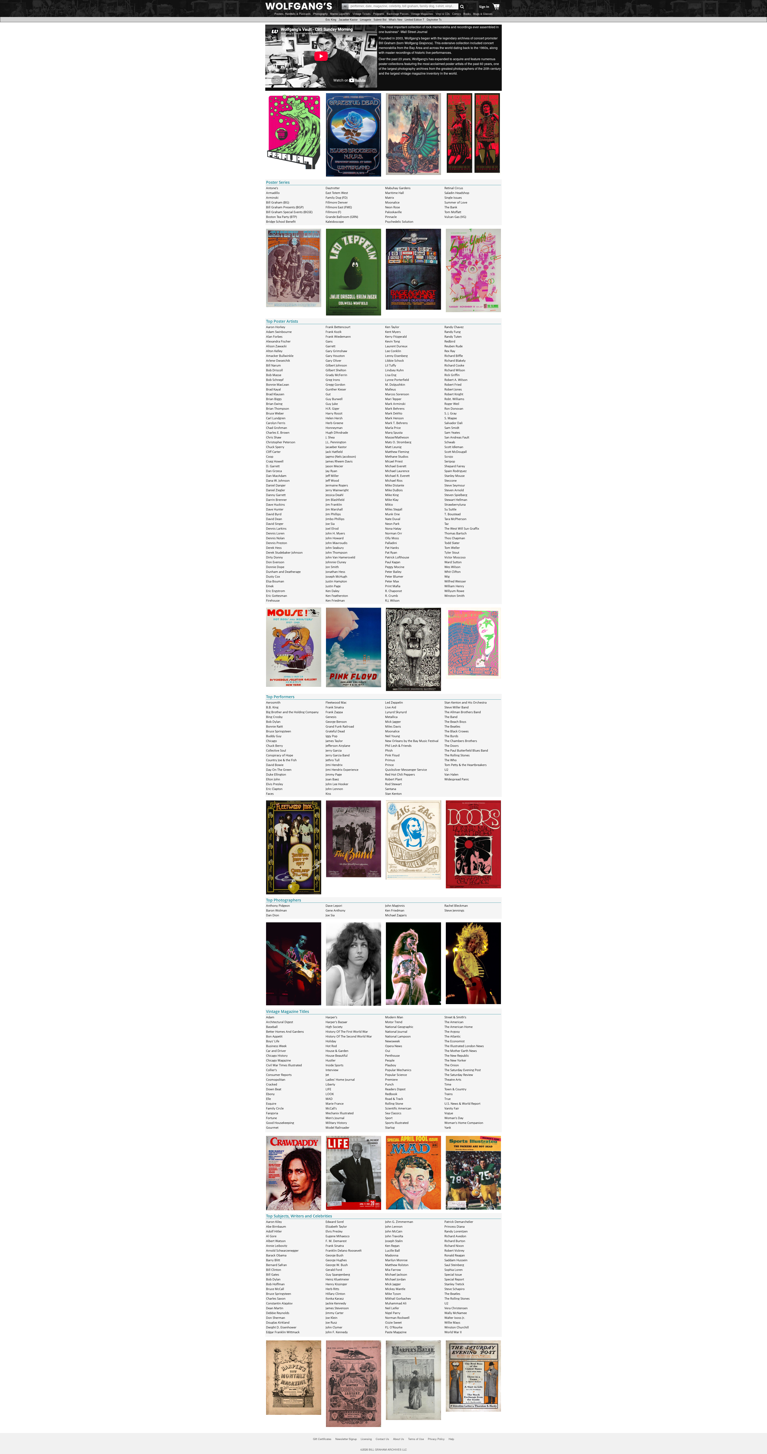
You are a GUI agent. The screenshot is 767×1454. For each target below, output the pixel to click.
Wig (447, 576)
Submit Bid (380, 19)
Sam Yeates (452, 432)
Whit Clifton (452, 572)
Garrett (330, 346)
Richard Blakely (455, 361)
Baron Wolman (276, 910)
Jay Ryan (331, 471)
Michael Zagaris (396, 915)
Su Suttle (450, 509)
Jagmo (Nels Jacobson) (341, 456)
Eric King (331, 19)
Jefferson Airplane (338, 746)
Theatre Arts (452, 1080)
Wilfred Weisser (455, 581)
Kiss (328, 794)
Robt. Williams (454, 399)
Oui (387, 1051)
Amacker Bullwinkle (279, 356)
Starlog (390, 1127)
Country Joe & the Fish (281, 760)
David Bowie (274, 765)
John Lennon (334, 789)
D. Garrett (273, 466)
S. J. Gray (450, 413)
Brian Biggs (274, 399)
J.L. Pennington (336, 442)
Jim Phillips (333, 514)
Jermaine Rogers (337, 485)
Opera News (393, 1046)
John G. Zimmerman (399, 1222)
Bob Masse (273, 375)
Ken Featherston (337, 596)
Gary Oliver (333, 361)
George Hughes (336, 1260)
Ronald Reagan (454, 1255)
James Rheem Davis (339, 461)
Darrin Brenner (276, 500)
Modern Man (394, 1017)
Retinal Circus (453, 188)
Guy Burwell (334, 399)
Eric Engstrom (275, 591)
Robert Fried (452, 384)
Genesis (331, 717)
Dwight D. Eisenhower (281, 1327)
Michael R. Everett (397, 476)
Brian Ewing (274, 404)
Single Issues (453, 198)
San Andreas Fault (456, 437)
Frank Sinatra (335, 707)
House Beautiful (337, 1056)
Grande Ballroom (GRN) (342, 217)
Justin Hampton (336, 581)
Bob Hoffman (275, 1284)
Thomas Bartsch (455, 533)
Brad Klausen (275, 394)
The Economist (454, 1041)
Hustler (331, 1060)
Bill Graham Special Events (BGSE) (289, 212)
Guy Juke (332, 404)
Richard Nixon (454, 1246)
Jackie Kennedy (336, 1303)
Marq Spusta (393, 432)
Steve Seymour (454, 485)
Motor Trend (393, 1022)
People (389, 1060)
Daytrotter (333, 188)
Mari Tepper (393, 399)
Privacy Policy (436, 1439)
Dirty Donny (274, 557)
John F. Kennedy (337, 1332)
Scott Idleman (453, 447)
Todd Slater (452, 543)
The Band (450, 717)
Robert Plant (393, 779)
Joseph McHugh (336, 576)
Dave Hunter (274, 509)
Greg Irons (333, 380)
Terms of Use (416, 1439)
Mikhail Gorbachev (398, 1298)
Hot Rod (331, 1046)
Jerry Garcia (334, 750)
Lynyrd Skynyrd (396, 712)
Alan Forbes (274, 337)
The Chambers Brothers (460, 741)
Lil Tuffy (390, 365)
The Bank (450, 207)
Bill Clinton (273, 1270)
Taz (446, 524)
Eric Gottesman (276, 596)
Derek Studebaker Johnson (284, 552)
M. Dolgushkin (395, 384)
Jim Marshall (334, 509)
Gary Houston (335, 356)
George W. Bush (337, 1265)
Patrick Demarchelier (458, 1222)
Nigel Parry (392, 1313)
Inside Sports (334, 1065)
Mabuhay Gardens (397, 188)
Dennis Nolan (275, 538)
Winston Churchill (456, 1327)
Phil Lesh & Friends (398, 746)
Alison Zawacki (276, 346)
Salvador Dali (453, 423)
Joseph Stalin (394, 1241)
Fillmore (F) (333, 212)
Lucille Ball (392, 1250)
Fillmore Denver (337, 202)
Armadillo (273, 193)
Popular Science (396, 1075)
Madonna (391, 1255)
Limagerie (365, 19)
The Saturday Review (458, 1075)
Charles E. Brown (277, 432)
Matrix (389, 198)
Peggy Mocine (394, 567)
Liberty (330, 1084)
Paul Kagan (392, 562)
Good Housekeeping (280, 1123)
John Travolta (394, 1236)
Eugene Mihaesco (338, 1236)
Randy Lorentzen (456, 1231)
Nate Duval (392, 519)
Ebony (270, 1094)
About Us (398, 1439)
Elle (268, 1099)
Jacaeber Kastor (348, 19)
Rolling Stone (394, 1103)
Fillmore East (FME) (339, 207)
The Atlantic (452, 1036)
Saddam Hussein (455, 1260)
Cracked (271, 1084)
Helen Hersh (334, 418)
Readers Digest (395, 1089)
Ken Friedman (335, 600)
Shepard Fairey (454, 466)
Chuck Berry (274, 746)
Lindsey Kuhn (394, 370)
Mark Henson (394, 418)
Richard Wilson (454, 370)
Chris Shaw (273, 437)
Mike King (392, 495)
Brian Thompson (277, 408)
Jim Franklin (334, 504)
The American (453, 1022)
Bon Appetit (274, 1036)
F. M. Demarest (336, 1241)
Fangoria (272, 1113)
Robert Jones (453, 389)
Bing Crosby (274, 717)
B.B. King (272, 707)
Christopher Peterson (280, 442)
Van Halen (451, 774)
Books (467, 13)
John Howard (335, 538)
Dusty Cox (273, 576)
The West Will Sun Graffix (461, 528)
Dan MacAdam (276, 476)
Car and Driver (276, 1051)
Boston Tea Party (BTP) (281, 217)
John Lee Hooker (337, 784)
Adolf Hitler (274, 1231)
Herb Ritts (332, 1289)
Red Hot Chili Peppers (400, 774)
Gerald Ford (334, 1270)
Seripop (449, 461)
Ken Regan (392, 1246)
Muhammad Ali (395, 1303)
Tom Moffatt (452, 212)
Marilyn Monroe (396, 1260)
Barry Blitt (273, 1260)
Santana (390, 789)
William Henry (454, 586)
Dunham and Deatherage (283, 572)
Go (462, 6)
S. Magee (450, 418)
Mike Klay (391, 500)
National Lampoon (398, 1036)
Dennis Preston (276, 543)
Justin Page (333, 586)
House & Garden (337, 1051)
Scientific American (398, 1108)
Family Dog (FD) (336, 198)
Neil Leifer (392, 1308)
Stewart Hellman (455, 500)
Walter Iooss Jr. (454, 1318)
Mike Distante (394, 485)
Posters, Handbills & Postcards (292, 13)
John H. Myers (335, 533)
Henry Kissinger (336, 1284)
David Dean (274, 519)
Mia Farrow (393, 1270)
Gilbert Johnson (336, 365)
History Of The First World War (347, 1032)
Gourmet (272, 1127)
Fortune (271, 1118)
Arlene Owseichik (278, 361)
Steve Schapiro (454, 1289)
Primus (390, 760)
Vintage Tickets (362, 13)
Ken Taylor (392, 327)
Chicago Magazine (278, 1060)
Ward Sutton (453, 562)
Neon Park (392, 524)
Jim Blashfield (335, 500)
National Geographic (399, 1027)
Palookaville (393, 212)
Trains (448, 1094)
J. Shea (330, 437)
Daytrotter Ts (434, 19)
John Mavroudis (336, 543)
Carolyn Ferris (275, 423)
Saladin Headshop (456, 193)
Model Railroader (337, 1127)
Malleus (390, 389)
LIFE (328, 1089)
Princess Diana (454, 1226)
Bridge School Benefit (281, 222)
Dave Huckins (275, 504)
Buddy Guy (273, 736)
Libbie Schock (394, 361)
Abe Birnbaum (276, 1226)
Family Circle (275, 1108)
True (447, 1099)
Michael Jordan (395, 1279)
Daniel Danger (276, 485)
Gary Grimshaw (336, 351)
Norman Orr (393, 533)
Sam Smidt (451, 428)
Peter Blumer (394, 576)
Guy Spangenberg (338, 1274)
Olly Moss (392, 538)
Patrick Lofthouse (397, 557)
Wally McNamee (455, 1313)
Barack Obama (276, 1255)
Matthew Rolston (396, 1265)
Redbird (449, 341)
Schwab (449, 442)
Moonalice (392, 202)
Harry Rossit (334, 413)
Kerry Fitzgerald (396, 337)
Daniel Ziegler (275, 490)
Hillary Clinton (335, 1294)
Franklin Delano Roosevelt (344, 1250)
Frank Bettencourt (338, 327)
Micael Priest (394, 461)
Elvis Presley (274, 784)
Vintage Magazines (422, 13)
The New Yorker (455, 1060)
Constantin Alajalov (279, 1303)
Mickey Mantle (395, 1289)
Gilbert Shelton (336, 370)
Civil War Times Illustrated (284, 1065)
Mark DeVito (393, 413)
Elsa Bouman (275, 581)
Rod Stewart (393, 784)
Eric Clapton (274, 789)
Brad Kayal (273, 389)
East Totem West (337, 193)
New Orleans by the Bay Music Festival (411, 741)
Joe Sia (330, 524)
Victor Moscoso (455, 557)
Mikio (389, 504)
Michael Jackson (396, 1274)
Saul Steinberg (454, 1265)
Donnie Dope (275, 567)
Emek (270, 586)
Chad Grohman (276, 428)
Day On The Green (278, 770)
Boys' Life (272, 1041)
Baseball (272, 1027)
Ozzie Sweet (393, 1322)
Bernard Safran (276, 1265)
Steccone (450, 480)
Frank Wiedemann (338, 337)
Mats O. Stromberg (398, 442)
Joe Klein (331, 1318)
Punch (389, 1084)
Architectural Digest (279, 1022)
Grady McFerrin (336, 375)
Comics (456, 13)
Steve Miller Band (456, 707)
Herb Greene (334, 423)
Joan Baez (332, 779)
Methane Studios (396, 456)
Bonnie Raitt (274, 726)
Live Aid (390, 707)
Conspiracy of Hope (279, 755)
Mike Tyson (393, 1294)
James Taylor (334, 741)
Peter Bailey (393, 572)
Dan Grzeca (274, 471)
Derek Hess (274, 548)
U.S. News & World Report (462, 1103)
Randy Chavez (454, 327)
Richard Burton (454, 1241)
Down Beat (273, 1089)
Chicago (271, 741)
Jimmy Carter (335, 1313)
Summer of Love (455, 202)
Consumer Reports (279, 1075)
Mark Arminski (395, 404)
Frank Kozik (334, 332)
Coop (269, 456)
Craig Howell (274, 461)
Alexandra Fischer (278, 341)
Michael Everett (395, 466)
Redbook (391, 1094)
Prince (389, 765)
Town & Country (455, 1089)
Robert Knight (453, 394)
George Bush (334, 1255)
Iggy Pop (331, 736)
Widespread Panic (456, 779)
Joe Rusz (331, 1322)
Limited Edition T (414, 19)
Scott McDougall (455, 452)
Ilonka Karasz (335, 1298)
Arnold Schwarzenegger (282, 1250)
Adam (270, 1017)
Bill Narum (273, 365)
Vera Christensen (456, 1308)
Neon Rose (392, 207)
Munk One (392, 514)
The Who (450, 760)
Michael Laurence (397, 471)
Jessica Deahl (334, 495)
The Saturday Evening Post (462, 1070)
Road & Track (394, 1099)
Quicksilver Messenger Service (406, 770)
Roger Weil (451, 404)
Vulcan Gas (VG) (455, 217)
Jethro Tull (333, 760)
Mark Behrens (394, 408)
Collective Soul (276, 750)
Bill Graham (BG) (277, 202)
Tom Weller (452, 548)
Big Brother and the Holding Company (292, 712)
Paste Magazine (395, 1332)
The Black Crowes (456, 731)
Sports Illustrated (396, 1123)
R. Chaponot (393, 591)
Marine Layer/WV (340, 13)
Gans (329, 341)
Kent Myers (393, 332)
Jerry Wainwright (337, 490)
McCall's (331, 1108)
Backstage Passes (398, 13)
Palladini (391, 543)
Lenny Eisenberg (396, 356)
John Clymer (334, 1327)
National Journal (396, 1032)
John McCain (393, 1231)
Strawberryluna (455, 504)
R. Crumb (391, 596)
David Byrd (273, 514)
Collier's (271, 1070)
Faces (270, 794)
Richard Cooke (454, 365)
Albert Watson (276, 1241)
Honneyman (334, 428)
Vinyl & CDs (443, 13)
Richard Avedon (455, 1236)
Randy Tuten (453, 337)
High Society (334, 1027)
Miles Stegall (393, 509)
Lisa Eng (390, 375)
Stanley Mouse (454, 476)
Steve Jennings (454, 910)
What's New (395, 19)
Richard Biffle (453, 356)
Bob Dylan (273, 722)
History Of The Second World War (349, 1036)
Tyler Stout (451, 552)
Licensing (366, 1439)
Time (447, 1084)
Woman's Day (453, 1118)
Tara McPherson (455, 519)
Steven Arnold (454, 490)
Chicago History (277, 1056)
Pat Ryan (391, 552)
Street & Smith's (455, 1017)
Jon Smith (332, 567)
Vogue (448, 1113)
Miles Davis (393, 726)
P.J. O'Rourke (393, 1327)
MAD (329, 1099)
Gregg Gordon (335, 384)
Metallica (391, 717)
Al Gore (271, 1236)
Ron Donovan (453, 408)
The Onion (451, 1065)
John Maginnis (395, 906)
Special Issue (453, 1274)
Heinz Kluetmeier (337, 1279)
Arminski (272, 198)
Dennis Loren (275, 533)
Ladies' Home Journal (340, 1080)
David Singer (274, 524)
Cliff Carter (273, 452)
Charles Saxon (275, 1298)
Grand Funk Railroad (340, 726)
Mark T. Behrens (396, 423)
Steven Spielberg (455, 495)
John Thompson (336, 552)
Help (451, 1439)
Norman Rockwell (397, 1318)
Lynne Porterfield (397, 380)
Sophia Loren (453, 1270)
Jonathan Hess (335, 572)
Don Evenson (275, 562)
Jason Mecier (334, 466)
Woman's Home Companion (463, 1123)
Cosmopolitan (275, 1080)
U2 (446, 770)
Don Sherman (275, 1318)
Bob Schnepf (274, 380)
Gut (328, 394)
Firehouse (273, 600)
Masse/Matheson (397, 437)
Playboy (390, 1065)
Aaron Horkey (275, 327)
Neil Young (392, 736)
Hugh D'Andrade (337, 432)
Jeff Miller (332, 476)
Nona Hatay (393, 528)
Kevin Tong (392, 341)
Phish (389, 750)
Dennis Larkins (276, 528)
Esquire (271, 1103)
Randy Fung (452, 332)
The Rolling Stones (457, 755)
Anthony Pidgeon (278, 906)
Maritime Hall (394, 193)
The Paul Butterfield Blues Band (466, 750)
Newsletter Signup (346, 1439)
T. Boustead (452, 514)
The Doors (451, 746)
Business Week (276, 1046)
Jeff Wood (332, 480)
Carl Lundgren (275, 418)
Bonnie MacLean (277, 384)
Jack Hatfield (334, 452)
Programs (378, 13)
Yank (447, 1127)
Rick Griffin (452, 375)
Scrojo (448, 456)
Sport (388, 1118)
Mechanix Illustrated (340, 1113)
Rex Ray (449, 351)
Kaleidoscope (335, 222)
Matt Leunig (393, 447)
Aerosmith (273, 702)
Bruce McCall (275, 1289)
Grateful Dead (335, 731)
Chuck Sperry (275, 447)
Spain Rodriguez (455, 471)
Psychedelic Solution (399, 222)
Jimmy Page (334, 774)
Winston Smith (454, 596)
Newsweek (392, 1041)
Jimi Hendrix (334, 765)
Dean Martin (274, 1308)
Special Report (454, 1279)
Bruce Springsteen (278, 731)
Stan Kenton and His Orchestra (465, 702)
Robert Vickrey (454, 1250)
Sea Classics (393, 1113)
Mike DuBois (394, 490)
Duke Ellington (276, 774)
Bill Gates (272, 1274)
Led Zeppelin (394, 702)
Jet (327, 1075)
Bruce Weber (275, 413)
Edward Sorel (335, 1222)
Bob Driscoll (274, 370)
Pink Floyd (392, 755)
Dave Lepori (334, 906)
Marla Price (393, 428)
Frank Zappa (334, 712)
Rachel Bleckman (456, 906)
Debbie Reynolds (277, 1313)
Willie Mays (452, 1322)
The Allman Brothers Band (462, 712)
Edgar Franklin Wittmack (283, 1332)
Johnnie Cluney (336, 562)
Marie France (335, 1103)
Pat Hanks (392, 548)
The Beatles (452, 726)
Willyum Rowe (454, 591)
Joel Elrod (332, 528)
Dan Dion (272, 915)
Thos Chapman (454, 538)
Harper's (331, 1017)
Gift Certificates (322, 1439)
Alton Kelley (274, 351)
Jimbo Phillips (335, 519)
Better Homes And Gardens (285, 1032)
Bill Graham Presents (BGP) (284, 207)
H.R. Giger (332, 408)
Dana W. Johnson (278, 480)
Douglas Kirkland (277, 1322)
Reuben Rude (453, 346)
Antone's (272, 188)
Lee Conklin (393, 351)
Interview (332, 1070)
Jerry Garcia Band (338, 755)
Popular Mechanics (398, 1070)
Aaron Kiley (274, 1222)
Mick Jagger (393, 722)
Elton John (273, 779)
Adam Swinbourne (279, 332)
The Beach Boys (455, 722)
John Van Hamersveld (340, 557)
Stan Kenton (393, 794)
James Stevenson (337, 1308)
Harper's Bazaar (336, 1022)
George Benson (336, 722)
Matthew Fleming (397, 452)
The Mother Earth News (460, 1051)
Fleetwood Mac (336, 702)
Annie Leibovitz (276, 1246)
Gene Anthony (335, 910)
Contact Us (382, 1439)
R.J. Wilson (392, 600)
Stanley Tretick (454, 1284)
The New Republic (456, 1056)
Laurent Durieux (396, 346)
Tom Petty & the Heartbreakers (465, 765)
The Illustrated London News (464, 1046)
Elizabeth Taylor (336, 1226)
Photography (320, 13)
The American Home (458, 1027)
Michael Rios (393, 480)
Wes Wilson (452, 567)
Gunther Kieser (336, 389)
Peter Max (392, 581)
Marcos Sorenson (397, 394)
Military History (336, 1123)
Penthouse (392, 1056)
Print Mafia (392, 586)
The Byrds (451, 736)
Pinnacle (391, 217)
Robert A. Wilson (455, 380)
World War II (453, 1332)
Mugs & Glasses (483, 13)
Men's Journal (335, 1118)
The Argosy (452, 1032)
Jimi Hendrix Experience (342, 770)
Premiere (391, 1080)
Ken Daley (332, 591)
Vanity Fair (451, 1108)
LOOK (330, 1094)
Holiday (331, 1041)
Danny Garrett (276, 495)
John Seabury (335, 548)
